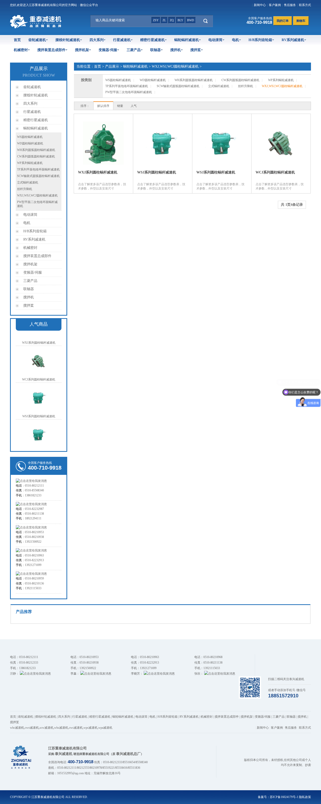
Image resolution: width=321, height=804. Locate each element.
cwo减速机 (32, 727)
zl (164, 20)
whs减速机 (61, 727)
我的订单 (283, 21)
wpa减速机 (105, 727)
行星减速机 (122, 40)
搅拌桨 (195, 50)
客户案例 (275, 5)
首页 (17, 40)
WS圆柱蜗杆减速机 (30, 137)
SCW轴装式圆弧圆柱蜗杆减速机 (38, 176)
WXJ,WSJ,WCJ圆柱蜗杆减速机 (37, 195)
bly (180, 20)
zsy (156, 20)
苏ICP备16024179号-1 (284, 797)
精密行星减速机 (152, 40)
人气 (134, 106)
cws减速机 (76, 727)
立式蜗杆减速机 (27, 182)
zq (172, 20)
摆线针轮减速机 (67, 40)
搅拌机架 (82, 50)
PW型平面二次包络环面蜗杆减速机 (128, 92)
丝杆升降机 (24, 189)
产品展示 (112, 66)
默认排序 (103, 106)
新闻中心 (260, 5)
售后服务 (290, 5)
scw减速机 (46, 727)
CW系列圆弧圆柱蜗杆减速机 (36, 156)
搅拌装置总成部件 (51, 50)
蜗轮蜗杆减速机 (186, 40)
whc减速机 (17, 727)
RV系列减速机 (293, 40)
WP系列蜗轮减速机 (30, 163)
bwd (190, 20)
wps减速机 (91, 727)
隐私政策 (305, 797)
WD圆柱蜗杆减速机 (30, 143)
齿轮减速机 (37, 40)
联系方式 (305, 5)
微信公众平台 (89, 5)
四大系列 (97, 40)
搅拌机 (175, 50)
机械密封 (21, 50)
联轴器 (155, 50)
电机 (235, 40)
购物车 (300, 21)
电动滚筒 (215, 40)
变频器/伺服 (108, 50)
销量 (120, 106)
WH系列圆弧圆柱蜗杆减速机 (36, 150)
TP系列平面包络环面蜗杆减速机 (38, 169)
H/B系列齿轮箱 (260, 40)
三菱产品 (134, 50)
